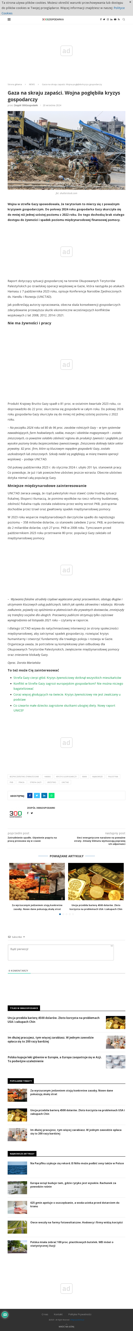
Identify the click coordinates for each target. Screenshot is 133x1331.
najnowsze (97, 776)
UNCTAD (65, 782)
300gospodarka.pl (77, 1319)
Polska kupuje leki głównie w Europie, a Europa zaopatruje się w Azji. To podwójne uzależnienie (55, 1059)
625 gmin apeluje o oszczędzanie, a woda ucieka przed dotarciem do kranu (74, 1204)
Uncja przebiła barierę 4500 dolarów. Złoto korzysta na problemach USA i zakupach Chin (54, 1020)
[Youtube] (115, 19)
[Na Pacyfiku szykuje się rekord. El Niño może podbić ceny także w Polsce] (17, 1168)
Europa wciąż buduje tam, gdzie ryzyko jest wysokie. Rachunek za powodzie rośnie (73, 1184)
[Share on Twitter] (37, 795)
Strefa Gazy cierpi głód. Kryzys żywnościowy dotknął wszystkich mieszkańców (67, 678)
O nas (45, 1314)
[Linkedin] (111, 19)
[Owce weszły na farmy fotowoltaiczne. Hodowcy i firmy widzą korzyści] (17, 1227)
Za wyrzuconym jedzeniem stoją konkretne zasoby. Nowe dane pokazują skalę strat (71, 1092)
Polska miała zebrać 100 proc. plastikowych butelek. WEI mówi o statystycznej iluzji (71, 1243)
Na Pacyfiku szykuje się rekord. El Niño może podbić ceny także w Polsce (77, 1163)
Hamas (47, 776)
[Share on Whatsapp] (51, 795)
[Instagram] (108, 19)
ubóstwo (51, 782)
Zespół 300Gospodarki (26, 105)
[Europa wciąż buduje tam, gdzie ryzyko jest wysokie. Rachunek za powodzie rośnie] (17, 1187)
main (84, 776)
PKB (11, 782)
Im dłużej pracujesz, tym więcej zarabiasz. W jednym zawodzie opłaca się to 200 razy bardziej (51, 1039)
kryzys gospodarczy (66, 776)
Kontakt (58, 1314)
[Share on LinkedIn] (44, 795)
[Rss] (119, 19)
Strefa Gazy (36, 782)
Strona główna (15, 84)
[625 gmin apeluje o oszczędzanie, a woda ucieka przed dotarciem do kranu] (17, 1207)
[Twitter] (104, 19)
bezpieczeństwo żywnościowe (24, 776)
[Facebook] (101, 19)
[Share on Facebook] (29, 795)
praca (21, 782)
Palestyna (113, 776)
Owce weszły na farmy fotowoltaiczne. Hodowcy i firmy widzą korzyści (76, 1222)
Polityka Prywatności (79, 1314)
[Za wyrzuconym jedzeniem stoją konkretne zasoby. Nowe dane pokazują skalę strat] (37, 881)
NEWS (32, 84)
